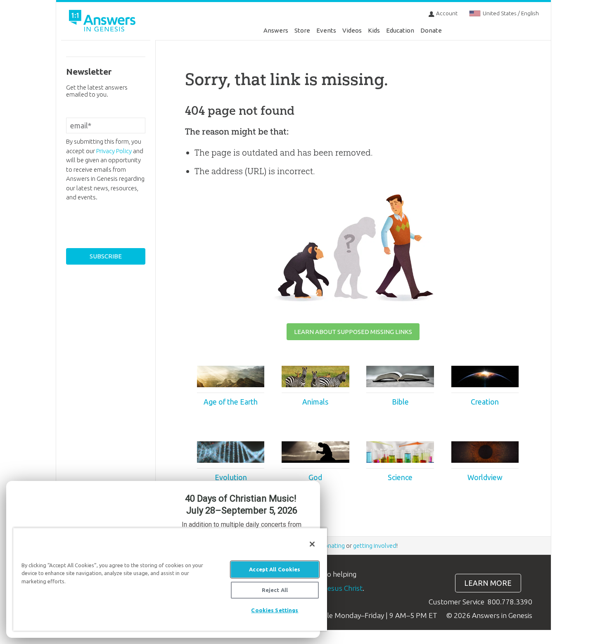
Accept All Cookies (274, 569)
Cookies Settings (274, 610)
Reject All (275, 590)
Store (302, 30)
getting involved (374, 545)
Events (326, 30)
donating (332, 545)
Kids (374, 30)
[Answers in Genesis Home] (103, 22)
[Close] (312, 544)
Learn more (488, 583)
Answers (275, 30)
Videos (352, 30)
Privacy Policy (114, 150)
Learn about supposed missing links (353, 331)
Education (400, 30)
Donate (431, 30)
